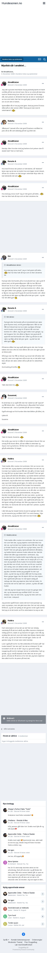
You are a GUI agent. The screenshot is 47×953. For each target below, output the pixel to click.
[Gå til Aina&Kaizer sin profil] (4, 83)
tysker (10, 910)
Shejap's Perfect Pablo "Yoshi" (19, 809)
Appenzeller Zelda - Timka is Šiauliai (21, 834)
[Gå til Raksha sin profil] (4, 122)
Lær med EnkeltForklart (23, 945)
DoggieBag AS (23, 947)
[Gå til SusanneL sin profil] (4, 396)
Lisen (10, 918)
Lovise (10, 925)
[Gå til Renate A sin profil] (4, 162)
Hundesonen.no (12, 3)
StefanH (13, 864)
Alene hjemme (13, 861)
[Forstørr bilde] (13, 110)
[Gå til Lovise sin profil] (5, 924)
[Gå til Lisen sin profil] (5, 916)
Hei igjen (11, 850)
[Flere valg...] (43, 83)
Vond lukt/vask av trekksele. (18, 908)
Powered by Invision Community (23, 949)
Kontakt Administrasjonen (20, 940)
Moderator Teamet (15, 942)
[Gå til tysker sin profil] (5, 909)
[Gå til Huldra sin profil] (4, 460)
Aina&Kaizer (8, 72)
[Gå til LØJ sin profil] (5, 810)
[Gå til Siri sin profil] (4, 257)
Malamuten (12, 895)
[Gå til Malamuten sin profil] (5, 894)
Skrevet (17, 85)
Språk (5, 940)
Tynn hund (12, 915)
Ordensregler (37, 940)
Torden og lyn (13, 923)
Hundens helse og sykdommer (26, 74)
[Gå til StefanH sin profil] (5, 863)
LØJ (11, 811)
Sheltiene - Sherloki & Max (18, 820)
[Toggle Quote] (5, 265)
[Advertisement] (23, 31)
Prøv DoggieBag (31, 942)
